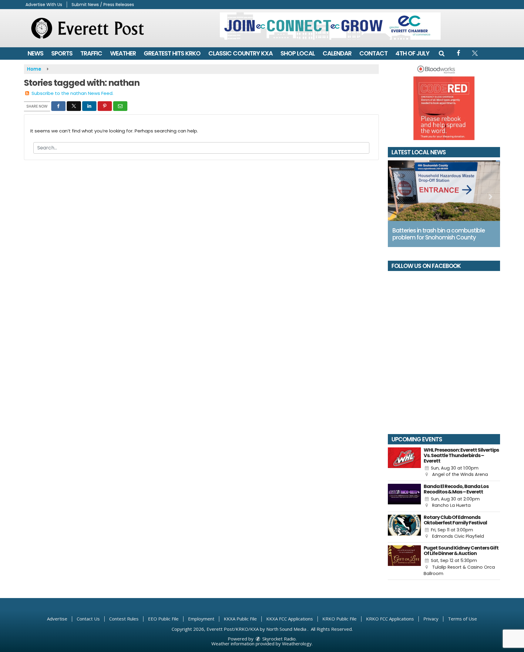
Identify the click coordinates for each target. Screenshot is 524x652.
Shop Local (297, 53)
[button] (441, 53)
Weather (123, 53)
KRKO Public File (339, 619)
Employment (201, 619)
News (35, 53)
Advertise (57, 619)
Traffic (91, 53)
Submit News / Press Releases (103, 5)
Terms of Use (462, 619)
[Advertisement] (330, 26)
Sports (61, 53)
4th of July (412, 53)
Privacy (430, 619)
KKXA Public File (240, 619)
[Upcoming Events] (404, 462)
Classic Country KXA (240, 53)
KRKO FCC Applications (390, 619)
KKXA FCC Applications (289, 619)
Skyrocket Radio (278, 639)
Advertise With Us (43, 5)
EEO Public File (163, 619)
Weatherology (297, 643)
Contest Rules (124, 619)
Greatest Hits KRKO (172, 53)
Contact (373, 53)
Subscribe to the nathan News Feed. (72, 93)
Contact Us (88, 619)
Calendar (337, 53)
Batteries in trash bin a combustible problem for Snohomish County (438, 234)
